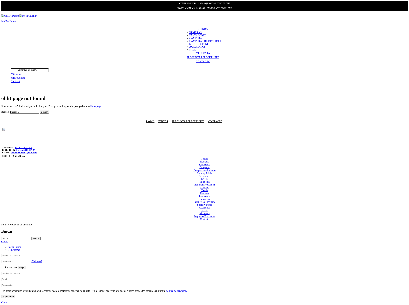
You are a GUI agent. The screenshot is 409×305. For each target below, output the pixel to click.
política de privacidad (177, 291)
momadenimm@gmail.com (24, 152)
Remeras (195, 32)
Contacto (203, 61)
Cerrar (4, 302)
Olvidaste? (36, 261)
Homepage (95, 106)
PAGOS (150, 121)
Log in (22, 267)
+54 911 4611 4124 (23, 147)
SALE (192, 49)
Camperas (196, 38)
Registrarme (14, 249)
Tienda (203, 28)
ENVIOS (163, 121)
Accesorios (197, 46)
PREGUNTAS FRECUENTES (188, 121)
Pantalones (197, 35)
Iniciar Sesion (14, 247)
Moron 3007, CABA (26, 150)
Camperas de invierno (205, 41)
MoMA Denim (8, 21)
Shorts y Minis (199, 43)
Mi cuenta (203, 53)
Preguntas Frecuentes (203, 57)
